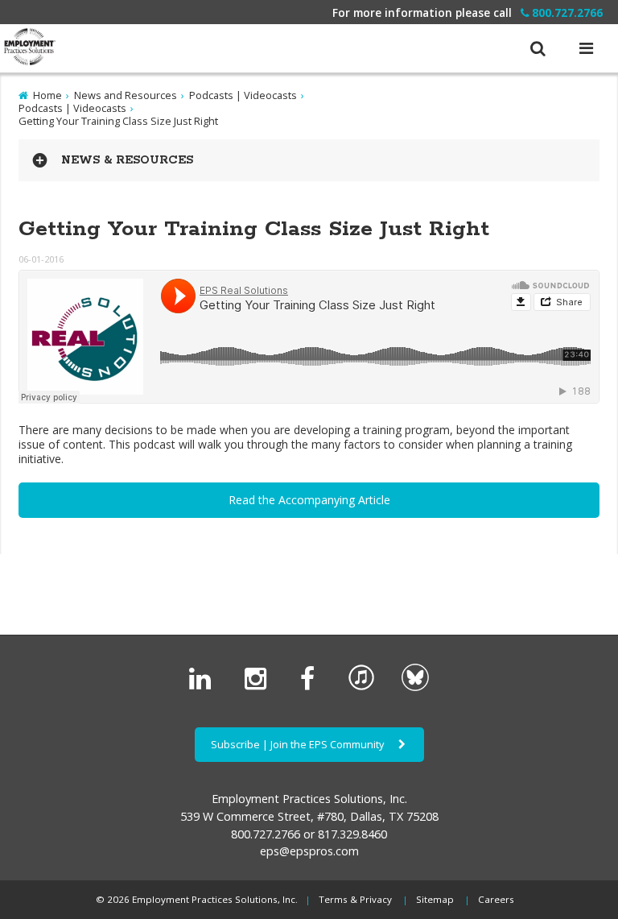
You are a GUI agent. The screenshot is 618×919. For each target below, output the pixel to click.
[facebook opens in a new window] (310, 687)
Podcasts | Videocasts (243, 95)
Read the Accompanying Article (309, 499)
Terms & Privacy (355, 899)
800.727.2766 (567, 12)
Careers (496, 899)
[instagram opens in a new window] (259, 687)
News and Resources (125, 95)
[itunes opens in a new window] (361, 687)
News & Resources (127, 160)
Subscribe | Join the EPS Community (298, 744)
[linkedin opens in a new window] (203, 687)
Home (47, 95)
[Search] (538, 40)
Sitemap (435, 899)
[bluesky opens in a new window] (415, 687)
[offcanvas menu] (586, 48)
